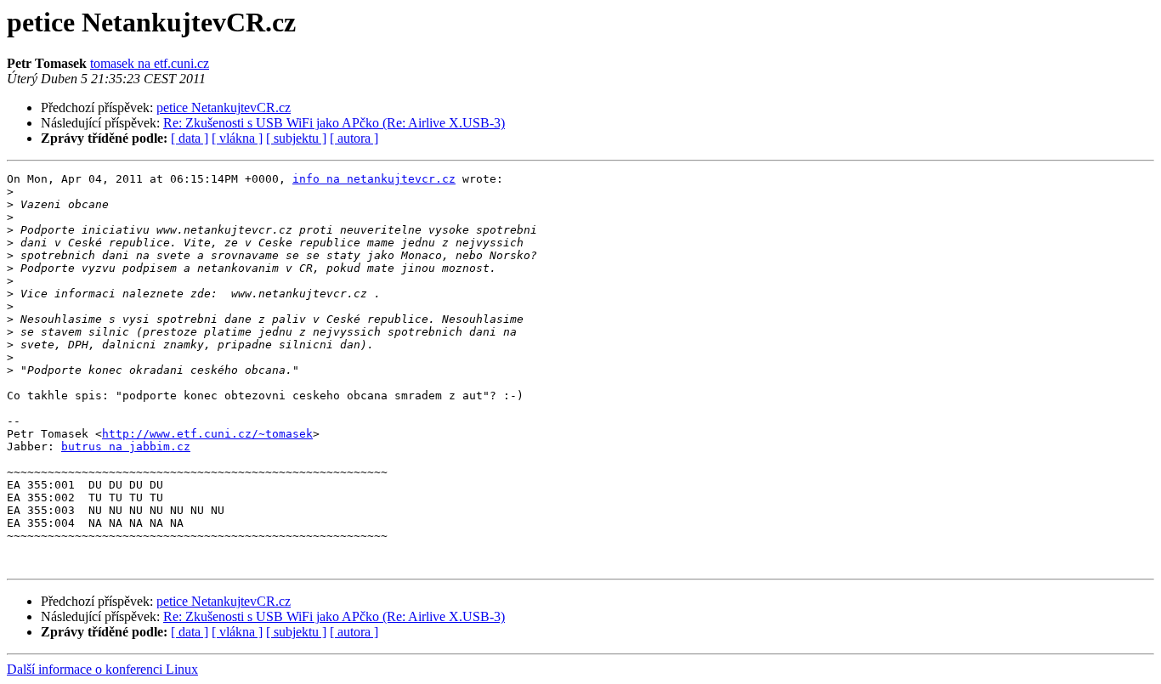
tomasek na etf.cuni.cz (149, 63)
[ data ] (189, 138)
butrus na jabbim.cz (125, 446)
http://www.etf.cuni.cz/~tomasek (207, 433)
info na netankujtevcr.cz (374, 178)
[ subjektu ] (296, 138)
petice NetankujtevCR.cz (223, 107)
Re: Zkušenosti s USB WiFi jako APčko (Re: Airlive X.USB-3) (334, 123)
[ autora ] (354, 138)
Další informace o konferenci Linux (102, 669)
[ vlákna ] (237, 138)
